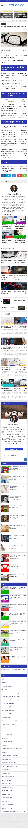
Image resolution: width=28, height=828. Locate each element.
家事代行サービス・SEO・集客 (9, 762)
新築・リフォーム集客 (7, 780)
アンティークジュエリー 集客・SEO (10, 696)
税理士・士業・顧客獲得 (7, 790)
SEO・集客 (3, 23)
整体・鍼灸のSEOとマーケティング (10, 776)
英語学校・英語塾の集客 (7, 804)
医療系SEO (4, 752)
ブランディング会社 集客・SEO (9, 724)
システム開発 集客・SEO (8, 710)
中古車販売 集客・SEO (7, 741)
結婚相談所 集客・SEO (7, 797)
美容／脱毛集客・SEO (7, 801)
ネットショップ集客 (6, 717)
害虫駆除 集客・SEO (6, 759)
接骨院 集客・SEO (6, 773)
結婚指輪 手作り (6, 794)
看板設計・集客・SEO (7, 787)
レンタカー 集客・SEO (7, 734)
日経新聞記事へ (13, 449)
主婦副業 (4, 745)
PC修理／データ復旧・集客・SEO (10, 686)
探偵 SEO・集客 (5, 769)
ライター (4, 731)
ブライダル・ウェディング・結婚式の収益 (12, 721)
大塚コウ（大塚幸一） (14, 194)
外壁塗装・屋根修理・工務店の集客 (10, 755)
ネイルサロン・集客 (6, 714)
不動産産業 (4, 738)
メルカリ (4, 727)
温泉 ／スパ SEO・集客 (7, 783)
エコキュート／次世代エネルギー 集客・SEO (13, 700)
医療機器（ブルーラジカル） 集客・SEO (12, 748)
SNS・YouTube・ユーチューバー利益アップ (12, 693)
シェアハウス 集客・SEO (8, 707)
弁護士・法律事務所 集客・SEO (9, 766)
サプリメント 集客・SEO (8, 703)
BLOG (3, 679)
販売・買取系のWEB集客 (7, 808)
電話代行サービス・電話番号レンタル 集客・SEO (14, 811)
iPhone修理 (4, 682)
